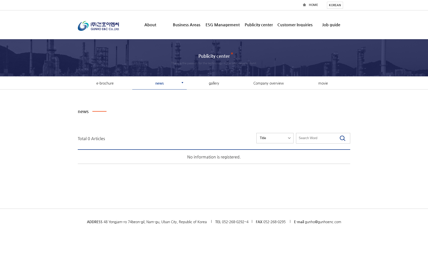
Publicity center (259, 24)
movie (323, 83)
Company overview (268, 83)
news (159, 83)
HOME (313, 4)
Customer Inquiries (295, 24)
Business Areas (186, 24)
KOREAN (335, 5)
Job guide (331, 24)
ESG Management (223, 24)
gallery (214, 83)
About (150, 24)
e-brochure (105, 83)
